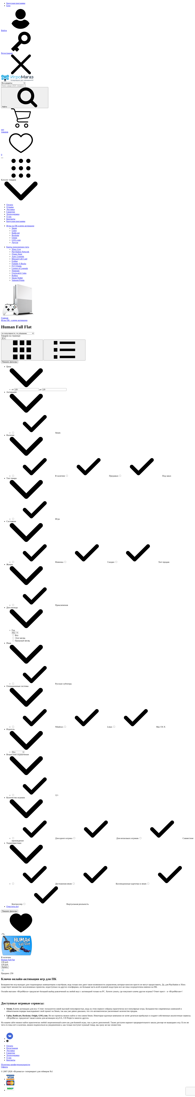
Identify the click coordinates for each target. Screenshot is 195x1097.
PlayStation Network (20, 252)
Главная (4, 318)
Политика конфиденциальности (15, 1064)
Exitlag (15, 261)
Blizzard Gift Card (19, 259)
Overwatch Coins (19, 273)
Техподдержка (12, 214)
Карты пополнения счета (17, 247)
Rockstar (15, 235)
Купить (5, 967)
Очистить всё (12, 906)
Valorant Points (18, 280)
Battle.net (16, 233)
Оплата (9, 205)
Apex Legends (18, 256)
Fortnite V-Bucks (19, 263)
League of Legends (20, 268)
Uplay (14, 230)
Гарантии (10, 212)
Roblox (15, 275)
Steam (14, 228)
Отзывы (10, 207)
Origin (14, 238)
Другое (15, 242)
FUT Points (16, 266)
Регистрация (12, 1048)
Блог (8, 5)
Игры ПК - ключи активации (14, 320)
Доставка (10, 209)
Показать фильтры (9, 362)
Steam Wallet (17, 278)
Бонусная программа (15, 3)
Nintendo (16, 271)
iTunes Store (17, 254)
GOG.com (16, 240)
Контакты (10, 219)
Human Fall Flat (8, 960)
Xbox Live (16, 249)
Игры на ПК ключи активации (20, 226)
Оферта (4, 1067)
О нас (9, 216)
